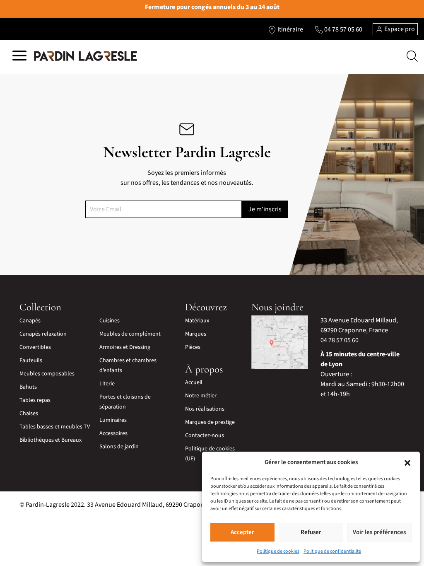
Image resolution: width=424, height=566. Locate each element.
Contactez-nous (204, 435)
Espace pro (399, 29)
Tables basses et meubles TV (54, 427)
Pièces (192, 347)
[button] (407, 462)
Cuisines (109, 321)
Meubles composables (47, 374)
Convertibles (35, 347)
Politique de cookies (278, 551)
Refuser (311, 532)
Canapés (30, 321)
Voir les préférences (379, 532)
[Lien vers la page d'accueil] (85, 56)
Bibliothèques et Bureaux (50, 440)
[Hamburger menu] (19, 57)
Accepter (242, 532)
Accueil (193, 382)
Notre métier (201, 396)
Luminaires (113, 420)
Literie (107, 384)
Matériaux (197, 321)
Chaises (28, 413)
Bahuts (28, 387)
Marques (195, 334)
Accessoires (113, 433)
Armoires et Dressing (124, 347)
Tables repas (35, 400)
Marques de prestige (210, 422)
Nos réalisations (204, 409)
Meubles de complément (130, 334)
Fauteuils (30, 360)
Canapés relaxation (43, 334)
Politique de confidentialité (332, 551)
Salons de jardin (119, 447)
